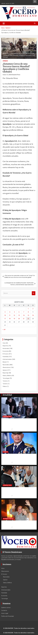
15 (28, 315)
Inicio (2, 568)
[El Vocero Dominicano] (19, 8)
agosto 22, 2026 (7, 429)
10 (5, 315)
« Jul (4, 329)
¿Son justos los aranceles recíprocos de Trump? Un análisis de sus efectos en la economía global (19, 276)
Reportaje (5, 373)
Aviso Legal (4, 613)
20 (19, 318)
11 (9, 315)
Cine (4, 343)
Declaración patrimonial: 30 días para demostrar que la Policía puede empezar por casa (18, 458)
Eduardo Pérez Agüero (18, 429)
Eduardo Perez (16, 74)
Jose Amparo (16, 462)
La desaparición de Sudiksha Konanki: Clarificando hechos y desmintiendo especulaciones (19, 283)
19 (14, 318)
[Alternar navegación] (3, 23)
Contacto (4, 610)
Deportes (5, 346)
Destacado (6, 348)
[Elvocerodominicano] (19, 407)
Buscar (33, 293)
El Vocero (5, 354)
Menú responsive (35, 1)
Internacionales (7, 359)
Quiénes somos (6, 607)
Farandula (5, 356)
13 (19, 315)
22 (28, 318)
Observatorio (6, 367)
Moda (4, 362)
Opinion (5, 61)
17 (5, 318)
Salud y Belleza (7, 375)
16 (33, 315)
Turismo (5, 381)
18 (9, 318)
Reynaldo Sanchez (17, 527)
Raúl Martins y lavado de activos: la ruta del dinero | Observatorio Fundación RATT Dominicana (18, 491)
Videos (5, 386)
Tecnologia (6, 378)
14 (23, 315)
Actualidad (7, 395)
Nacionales (6, 364)
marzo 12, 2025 (7, 74)
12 (14, 315)
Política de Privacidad (7, 616)
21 (23, 318)
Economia (5, 351)
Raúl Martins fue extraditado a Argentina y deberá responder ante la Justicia (19, 524)
